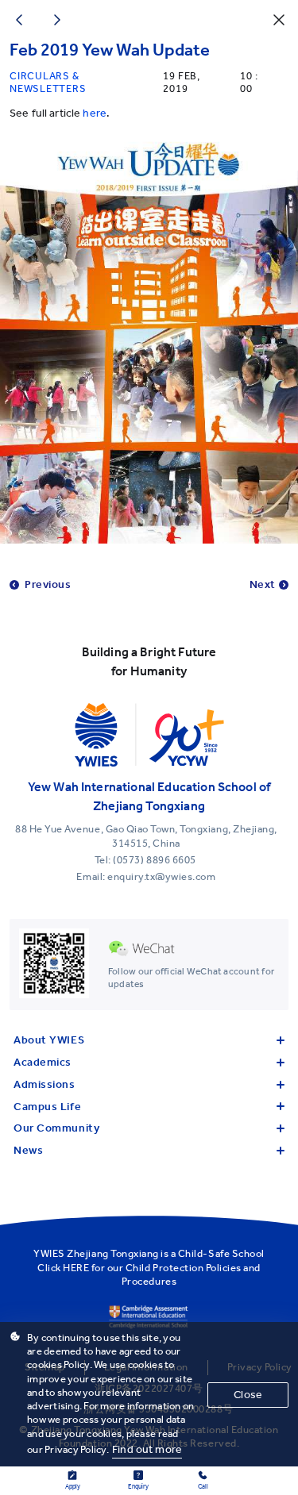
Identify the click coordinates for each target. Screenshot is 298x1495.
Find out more (147, 1449)
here (94, 113)
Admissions (44, 1084)
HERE (76, 1268)
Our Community (56, 1128)
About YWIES (49, 1040)
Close (248, 1394)
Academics (43, 1062)
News (28, 1150)
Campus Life (47, 1106)
